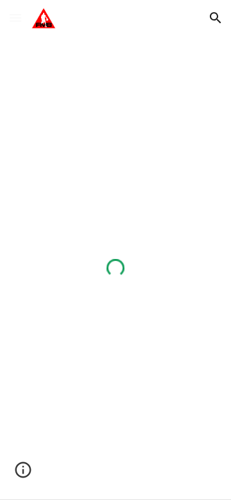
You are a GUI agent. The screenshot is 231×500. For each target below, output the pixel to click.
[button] (15, 17)
